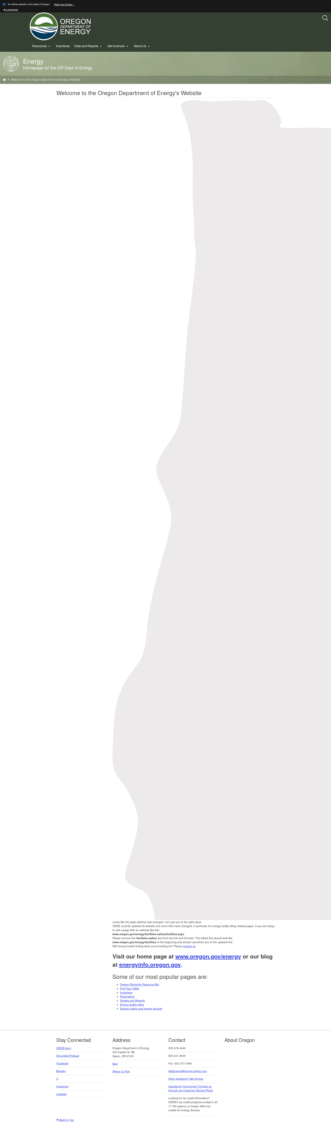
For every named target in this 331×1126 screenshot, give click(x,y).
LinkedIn (61, 1094)
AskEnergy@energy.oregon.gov (187, 1071)
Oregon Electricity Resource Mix (139, 984)
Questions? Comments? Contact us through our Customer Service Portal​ (190, 1088)
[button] (10, 9)
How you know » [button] (64, 4)
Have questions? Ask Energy (185, 1079)
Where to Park (121, 1071)
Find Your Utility (129, 988)
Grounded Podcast (67, 1056)
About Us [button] (142, 46)
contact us (189, 946)
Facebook (62, 1063)
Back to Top (66, 1120)
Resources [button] (41, 46)
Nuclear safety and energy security (141, 1008)
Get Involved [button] (118, 46)
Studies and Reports (132, 1000)
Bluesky (61, 1071)
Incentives (63, 46)
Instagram (62, 1086)
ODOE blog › (64, 1048)
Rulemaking (127, 996)
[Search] (325, 18)
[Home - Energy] (4, 79)
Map (115, 1064)
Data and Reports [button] (88, 46)
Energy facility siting (132, 1004)
